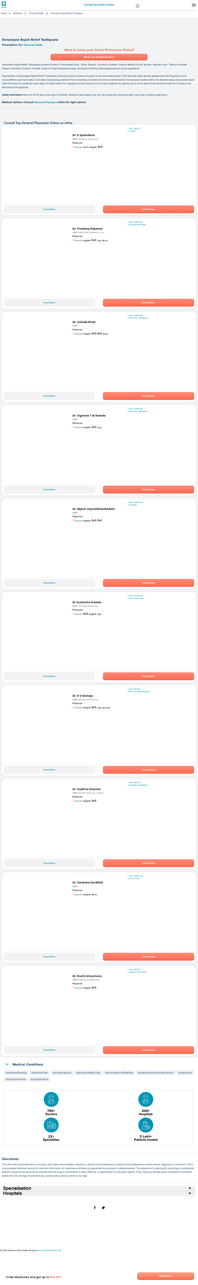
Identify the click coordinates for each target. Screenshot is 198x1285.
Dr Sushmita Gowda (87, 602)
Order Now (165, 1276)
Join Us (138, 1200)
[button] (137, 6)
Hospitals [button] (12, 1193)
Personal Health (33, 45)
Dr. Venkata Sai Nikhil (88, 882)
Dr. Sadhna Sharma (87, 789)
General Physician (45, 102)
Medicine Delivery (114, 1200)
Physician (78, 142)
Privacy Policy (169, 1200)
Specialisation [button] (17, 1188)
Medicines (96, 1200)
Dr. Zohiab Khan (84, 322)
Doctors (54, 1200)
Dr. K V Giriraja (83, 696)
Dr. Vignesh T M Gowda (89, 415)
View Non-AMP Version (46, 1250)
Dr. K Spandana (84, 135)
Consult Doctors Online (22, 1200)
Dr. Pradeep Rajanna (87, 229)
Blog (129, 1200)
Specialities (67, 1200)
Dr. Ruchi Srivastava (87, 976)
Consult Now (148, 209)
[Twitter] (103, 1209)
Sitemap (183, 1200)
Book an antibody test (99, 57)
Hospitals (42, 1200)
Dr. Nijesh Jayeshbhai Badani (94, 509)
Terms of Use (152, 1200)
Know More (49, 209)
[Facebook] (95, 1209)
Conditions (82, 1200)
